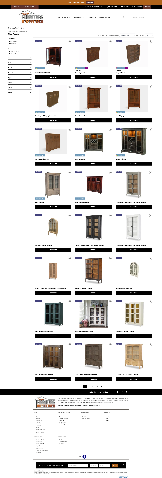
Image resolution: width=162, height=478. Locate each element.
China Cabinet (15, 51)
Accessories (38, 425)
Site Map (114, 462)
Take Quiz (90, 2)
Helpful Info (77, 17)
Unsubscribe (38, 452)
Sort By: (116, 35)
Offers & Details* (121, 462)
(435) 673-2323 (112, 7)
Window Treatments (29, 7)
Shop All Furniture (40, 432)
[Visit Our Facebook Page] (117, 392)
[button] (124, 464)
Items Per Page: (140, 35)
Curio (13, 53)
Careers (107, 420)
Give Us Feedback (86, 418)
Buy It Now (13, 43)
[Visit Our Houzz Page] (126, 392)
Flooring (16, 7)
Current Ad (92, 17)
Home (9, 31)
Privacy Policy (108, 462)
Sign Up (115, 465)
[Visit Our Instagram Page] (122, 392)
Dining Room (15, 31)
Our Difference (104, 17)
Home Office (39, 424)
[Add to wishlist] (70, 41)
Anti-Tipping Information (64, 424)
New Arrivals (13, 42)
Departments (63, 17)
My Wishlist (61, 443)
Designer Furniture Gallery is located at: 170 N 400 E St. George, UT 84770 (79, 405)
